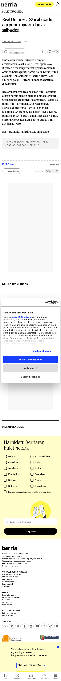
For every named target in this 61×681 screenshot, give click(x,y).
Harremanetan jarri (10, 566)
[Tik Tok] (50, 626)
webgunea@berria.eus (21, 561)
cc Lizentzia (7, 602)
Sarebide (6, 586)
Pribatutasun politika (10, 597)
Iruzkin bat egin (13, 171)
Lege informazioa (9, 595)
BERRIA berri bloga (10, 577)
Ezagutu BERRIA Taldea (11, 574)
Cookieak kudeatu (42, 351)
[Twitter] (17, 626)
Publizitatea (7, 579)
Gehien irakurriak (15, 284)
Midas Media (7, 615)
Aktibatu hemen (27, 144)
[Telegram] (11, 626)
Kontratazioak (7, 584)
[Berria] (9, 549)
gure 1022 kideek (21, 317)
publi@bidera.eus (20, 563)
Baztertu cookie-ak (30, 376)
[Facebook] (24, 626)
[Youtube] (37, 626)
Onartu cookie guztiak (30, 359)
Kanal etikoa (7, 604)
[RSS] (43, 626)
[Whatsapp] (4, 626)
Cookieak (6, 600)
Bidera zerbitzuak (9, 613)
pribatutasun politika (29, 492)
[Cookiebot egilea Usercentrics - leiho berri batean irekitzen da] (45, 302)
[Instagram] (30, 626)
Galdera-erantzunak (10, 581)
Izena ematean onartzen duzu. (29, 492)
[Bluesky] (57, 626)
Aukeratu (29, 368)
